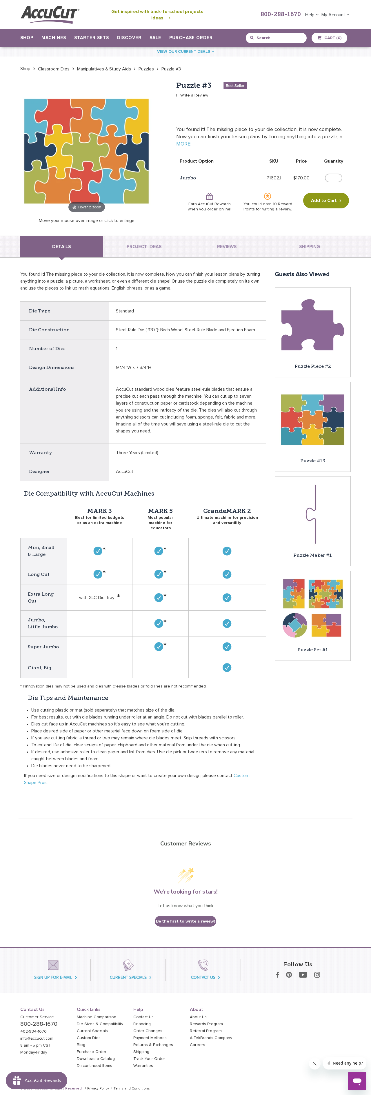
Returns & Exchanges (153, 1045)
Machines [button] (53, 38)
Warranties (143, 1066)
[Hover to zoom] (86, 147)
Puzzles (146, 69)
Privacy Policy (98, 1088)
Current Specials (92, 1031)
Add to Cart (324, 200)
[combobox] (277, 38)
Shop (25, 68)
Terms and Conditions (132, 1088)
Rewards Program (206, 1024)
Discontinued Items (94, 1066)
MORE (183, 144)
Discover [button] (129, 38)
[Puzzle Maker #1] (312, 514)
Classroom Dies (54, 69)
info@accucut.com (36, 1038)
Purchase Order (191, 38)
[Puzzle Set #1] (312, 608)
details (61, 246)
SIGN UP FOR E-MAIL (53, 977)
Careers (197, 1045)
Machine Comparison (96, 1017)
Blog (81, 1045)
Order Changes (147, 1031)
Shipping (141, 1052)
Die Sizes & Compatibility (100, 1024)
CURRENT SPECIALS (128, 977)
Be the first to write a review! (185, 921)
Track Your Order (149, 1059)
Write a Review (194, 95)
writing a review (276, 209)
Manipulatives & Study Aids (104, 69)
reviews (227, 246)
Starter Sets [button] (91, 38)
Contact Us (143, 1017)
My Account (333, 14)
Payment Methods (150, 1038)
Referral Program (206, 1031)
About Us (198, 1017)
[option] (25, 68)
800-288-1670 (281, 15)
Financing (142, 1024)
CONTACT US (203, 977)
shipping (309, 246)
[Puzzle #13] (312, 419)
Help (310, 14)
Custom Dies (89, 1038)
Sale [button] (155, 38)
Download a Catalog (96, 1059)
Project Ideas (144, 246)
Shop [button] (26, 38)
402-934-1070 (33, 1031)
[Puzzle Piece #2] (312, 325)
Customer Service (37, 1017)
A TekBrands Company (211, 1038)
